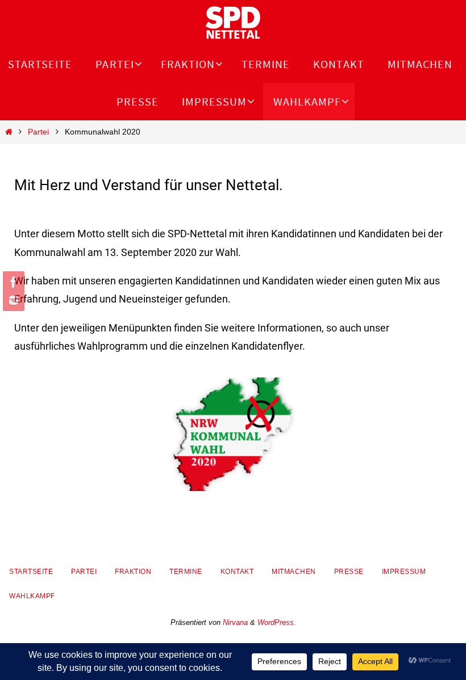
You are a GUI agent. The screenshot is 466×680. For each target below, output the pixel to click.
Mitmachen (294, 572)
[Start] (8, 131)
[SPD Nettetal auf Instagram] (12, 300)
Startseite (31, 572)
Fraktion (133, 572)
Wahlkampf (32, 596)
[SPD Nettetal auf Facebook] (12, 282)
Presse (349, 572)
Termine (185, 572)
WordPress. (276, 622)
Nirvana (235, 622)
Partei (38, 131)
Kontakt (237, 572)
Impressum (404, 572)
